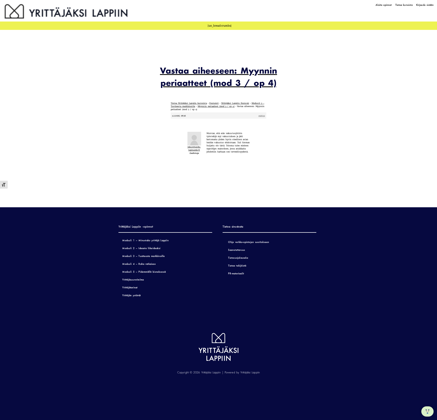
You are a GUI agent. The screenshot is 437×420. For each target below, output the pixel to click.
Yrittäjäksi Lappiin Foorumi (235, 103)
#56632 (261, 115)
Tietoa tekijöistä (237, 265)
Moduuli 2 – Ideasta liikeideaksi (141, 248)
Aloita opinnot (384, 5)
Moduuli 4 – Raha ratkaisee (139, 264)
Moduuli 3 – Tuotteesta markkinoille (143, 256)
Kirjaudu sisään (425, 5)
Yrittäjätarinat (129, 287)
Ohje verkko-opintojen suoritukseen (248, 242)
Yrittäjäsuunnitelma (133, 279)
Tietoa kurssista (404, 5)
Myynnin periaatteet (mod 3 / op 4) (216, 106)
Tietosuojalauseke (238, 258)
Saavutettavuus (236, 250)
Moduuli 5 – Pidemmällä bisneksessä (144, 272)
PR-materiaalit (236, 273)
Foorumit (214, 103)
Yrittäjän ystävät (131, 295)
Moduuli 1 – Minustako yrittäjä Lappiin (145, 240)
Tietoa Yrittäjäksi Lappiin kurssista (189, 103)
